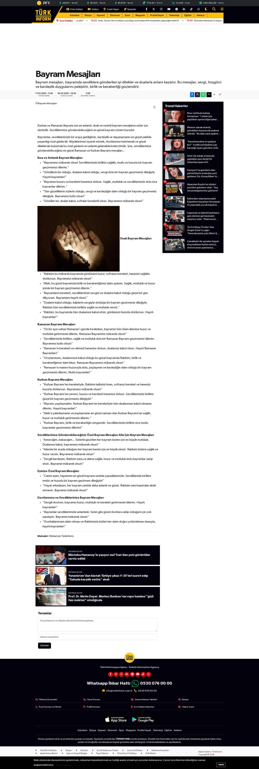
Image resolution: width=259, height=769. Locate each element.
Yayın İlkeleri (102, 753)
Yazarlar (131, 9)
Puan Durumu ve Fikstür (50, 707)
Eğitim (187, 15)
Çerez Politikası (135, 750)
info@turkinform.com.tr (119, 691)
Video (94, 9)
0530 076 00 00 (156, 683)
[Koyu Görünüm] (206, 9)
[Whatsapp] (148, 674)
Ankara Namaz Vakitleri (146, 699)
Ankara (200, 15)
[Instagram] (121, 674)
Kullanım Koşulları (160, 750)
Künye (68, 750)
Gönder (44, 645)
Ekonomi (115, 15)
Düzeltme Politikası (127, 753)
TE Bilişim (216, 752)
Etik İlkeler (150, 753)
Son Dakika (66, 20)
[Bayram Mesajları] (98, 104)
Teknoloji (174, 15)
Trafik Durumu (93, 707)
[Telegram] (132, 674)
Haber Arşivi (188, 707)
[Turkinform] (43, 14)
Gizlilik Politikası (48, 750)
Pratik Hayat (157, 15)
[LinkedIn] (126, 674)
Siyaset (101, 15)
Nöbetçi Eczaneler (48, 699)
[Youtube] (137, 674)
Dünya (88, 15)
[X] (115, 674)
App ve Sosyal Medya (76, 753)
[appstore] (116, 719)
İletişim (84, 750)
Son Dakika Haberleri (144, 707)
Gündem (74, 15)
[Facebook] (110, 674)
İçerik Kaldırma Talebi (107, 750)
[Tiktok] (143, 674)
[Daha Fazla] (209, 94)
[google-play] (143, 719)
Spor (127, 15)
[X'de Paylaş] (197, 94)
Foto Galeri (76, 9)
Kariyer (185, 699)
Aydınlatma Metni (48, 753)
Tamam (221, 765)
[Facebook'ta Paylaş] (192, 94)
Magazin (140, 15)
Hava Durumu (93, 699)
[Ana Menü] (220, 9)
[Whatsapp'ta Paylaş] (203, 94)
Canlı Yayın (113, 9)
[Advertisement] (193, 301)
